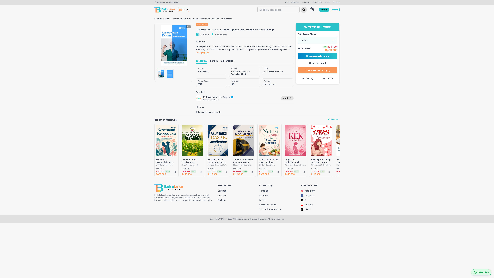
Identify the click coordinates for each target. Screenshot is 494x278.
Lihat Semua (334, 120)
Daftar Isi (228, 60)
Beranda (158, 19)
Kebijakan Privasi (267, 204)
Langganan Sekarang (319, 56)
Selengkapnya (202, 52)
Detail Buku (201, 60)
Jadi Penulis (317, 2)
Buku (167, 19)
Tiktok (307, 209)
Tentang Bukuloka (292, 2)
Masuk (324, 9)
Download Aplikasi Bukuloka (168, 2)
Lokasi (262, 200)
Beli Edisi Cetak (319, 63)
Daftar (335, 9)
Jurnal (327, 2)
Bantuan (305, 2)
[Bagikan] (175, 172)
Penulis (214, 60)
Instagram (309, 190)
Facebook (309, 195)
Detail (285, 98)
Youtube (308, 204)
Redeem (336, 2)
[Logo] (164, 10)
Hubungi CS (483, 272)
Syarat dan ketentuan (270, 209)
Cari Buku (222, 195)
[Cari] (304, 10)
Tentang (263, 190)
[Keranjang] (311, 9)
